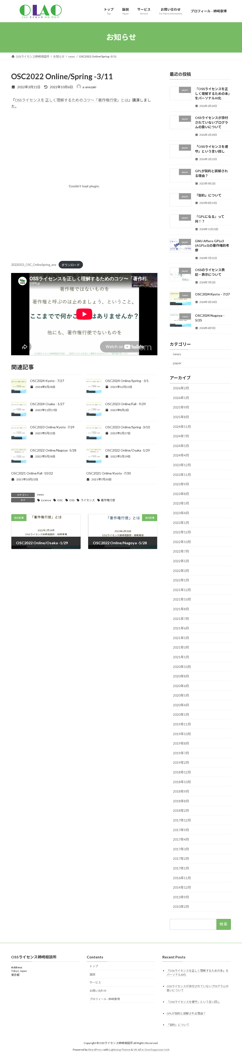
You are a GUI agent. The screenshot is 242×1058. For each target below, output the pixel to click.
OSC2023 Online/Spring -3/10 (127, 427)
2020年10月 (182, 666)
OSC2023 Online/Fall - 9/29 (125, 404)
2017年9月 (181, 830)
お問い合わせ (98, 990)
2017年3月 (181, 849)
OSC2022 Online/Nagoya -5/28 (53, 450)
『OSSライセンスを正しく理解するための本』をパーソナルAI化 (212, 93)
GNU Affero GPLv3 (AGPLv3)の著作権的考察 (212, 245)
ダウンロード (70, 265)
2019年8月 (181, 743)
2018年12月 (182, 772)
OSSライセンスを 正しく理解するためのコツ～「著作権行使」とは (71, 100)
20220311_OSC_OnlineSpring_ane (33, 265)
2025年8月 (181, 417)
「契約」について (208, 195)
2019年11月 (182, 724)
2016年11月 (182, 878)
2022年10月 (182, 542)
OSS (71, 500)
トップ (94, 966)
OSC (60, 500)
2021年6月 (181, 628)
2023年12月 (182, 465)
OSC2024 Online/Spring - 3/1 (127, 381)
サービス (95, 982)
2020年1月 (181, 714)
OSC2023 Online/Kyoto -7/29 (52, 427)
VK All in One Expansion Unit (151, 1049)
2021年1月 (181, 657)
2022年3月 (181, 570)
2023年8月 (181, 494)
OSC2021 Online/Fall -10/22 (32, 473)
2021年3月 (181, 647)
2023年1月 (181, 522)
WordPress (95, 1049)
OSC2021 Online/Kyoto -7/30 (108, 473)
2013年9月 (181, 897)
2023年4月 (181, 513)
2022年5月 (181, 561)
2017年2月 (181, 858)
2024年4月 (181, 455)
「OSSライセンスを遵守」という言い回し (193, 1002)
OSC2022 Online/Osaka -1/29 (127, 450)
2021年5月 (181, 638)
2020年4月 (181, 705)
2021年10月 (182, 599)
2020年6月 (181, 686)
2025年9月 (181, 407)
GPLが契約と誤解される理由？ (186, 1013)
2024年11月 (182, 426)
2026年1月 (181, 397)
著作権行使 (108, 500)
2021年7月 (181, 618)
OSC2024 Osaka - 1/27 (47, 404)
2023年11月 (182, 474)
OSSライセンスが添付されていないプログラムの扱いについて (211, 122)
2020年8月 (181, 676)
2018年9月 (181, 791)
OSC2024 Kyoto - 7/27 (47, 381)
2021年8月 (181, 609)
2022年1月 (181, 580)
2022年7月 (181, 551)
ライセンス (88, 500)
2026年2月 (181, 388)
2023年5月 (181, 503)
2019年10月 (182, 734)
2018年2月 (181, 810)
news (40, 494)
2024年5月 (181, 445)
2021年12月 (182, 590)
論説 (92, 974)
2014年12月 (182, 887)
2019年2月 (181, 762)
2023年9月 (181, 484)
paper (177, 363)
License (46, 500)
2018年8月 (181, 801)
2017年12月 (182, 820)
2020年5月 (181, 695)
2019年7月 (181, 753)
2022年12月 (182, 532)
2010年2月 (181, 906)
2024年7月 (181, 436)
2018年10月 (182, 782)
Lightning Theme (119, 1049)
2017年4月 (181, 839)
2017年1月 (181, 868)
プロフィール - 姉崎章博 (105, 999)
